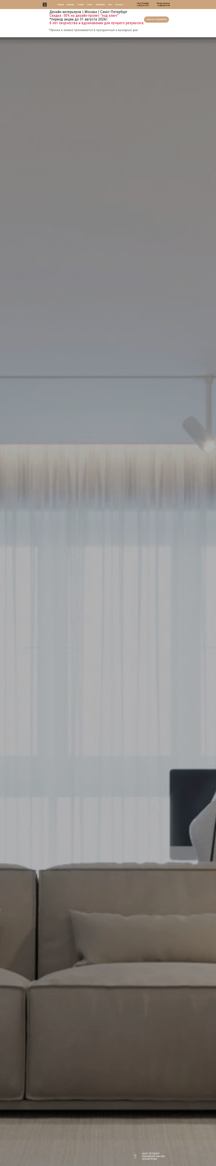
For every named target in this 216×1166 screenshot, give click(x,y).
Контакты (119, 4)
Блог (110, 4)
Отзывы (81, 4)
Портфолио (100, 4)
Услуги (89, 4)
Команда (70, 4)
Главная (60, 4)
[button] (156, 19)
